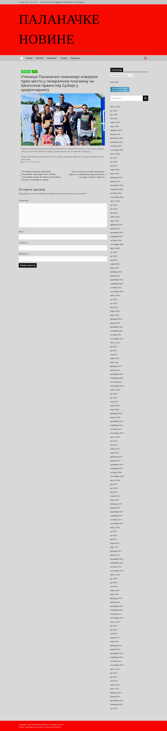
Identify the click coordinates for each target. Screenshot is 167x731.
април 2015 (115, 637)
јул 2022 (113, 299)
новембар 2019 (116, 425)
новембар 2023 (116, 236)
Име (21, 231)
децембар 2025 (116, 138)
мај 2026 (113, 118)
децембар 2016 (116, 559)
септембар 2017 (117, 523)
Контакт (39, 58)
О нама (63, 58)
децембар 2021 (116, 327)
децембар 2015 (116, 606)
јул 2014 (113, 673)
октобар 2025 (116, 146)
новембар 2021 (116, 331)
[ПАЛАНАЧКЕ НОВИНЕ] (21, 58)
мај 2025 (113, 165)
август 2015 (115, 622)
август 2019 (115, 437)
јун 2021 (113, 350)
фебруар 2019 (116, 456)
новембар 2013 (116, 704)
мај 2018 (113, 492)
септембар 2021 (117, 339)
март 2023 (114, 268)
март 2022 (114, 315)
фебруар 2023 (116, 272)
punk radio (114, 82)
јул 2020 (113, 394)
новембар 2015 (116, 610)
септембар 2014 (117, 665)
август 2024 (115, 201)
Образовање (26, 71)
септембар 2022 (117, 291)
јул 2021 (113, 346)
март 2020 (114, 409)
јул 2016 (113, 578)
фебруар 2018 (116, 504)
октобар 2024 (116, 193)
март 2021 (114, 362)
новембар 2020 (116, 378)
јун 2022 (113, 303)
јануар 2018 (115, 508)
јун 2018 (113, 488)
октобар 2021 (116, 335)
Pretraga (145, 98)
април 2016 (115, 590)
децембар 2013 (116, 700)
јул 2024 (113, 205)
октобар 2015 (116, 614)
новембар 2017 (116, 515)
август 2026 (115, 106)
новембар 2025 (116, 142)
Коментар (24, 200)
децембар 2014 (116, 653)
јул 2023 (113, 252)
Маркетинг (52, 58)
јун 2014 (113, 677)
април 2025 (115, 169)
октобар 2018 (116, 472)
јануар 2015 (115, 649)
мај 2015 (113, 633)
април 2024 (115, 217)
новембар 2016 (116, 563)
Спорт (35, 71)
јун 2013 (113, 708)
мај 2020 (113, 401)
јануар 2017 (115, 555)
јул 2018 (113, 484)
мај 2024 (113, 213)
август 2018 (115, 480)
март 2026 (114, 126)
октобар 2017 (116, 519)
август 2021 (115, 342)
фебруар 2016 (116, 598)
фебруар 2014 (116, 692)
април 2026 (115, 122)
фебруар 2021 (116, 366)
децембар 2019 (116, 421)
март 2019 (114, 453)
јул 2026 (113, 110)
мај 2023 (113, 260)
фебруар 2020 (116, 413)
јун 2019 (113, 441)
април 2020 (115, 405)
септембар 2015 (117, 618)
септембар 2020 (117, 386)
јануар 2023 (115, 276)
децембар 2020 (116, 374)
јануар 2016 (115, 602)
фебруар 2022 (116, 319)
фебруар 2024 (116, 224)
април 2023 (115, 264)
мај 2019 (113, 445)
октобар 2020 (116, 382)
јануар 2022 (115, 323)
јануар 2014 (115, 696)
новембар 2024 (116, 189)
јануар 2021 (115, 370)
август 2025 (115, 154)
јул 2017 (113, 531)
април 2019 (115, 449)
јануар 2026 (115, 134)
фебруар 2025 (116, 177)
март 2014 (114, 688)
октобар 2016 (116, 567)
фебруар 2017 (116, 551)
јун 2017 (113, 535)
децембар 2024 (116, 185)
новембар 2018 (116, 468)
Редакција (75, 58)
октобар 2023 (116, 240)
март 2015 (114, 641)
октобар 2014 (116, 661)
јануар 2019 (115, 460)
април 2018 (115, 496)
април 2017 (115, 543)
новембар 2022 (116, 283)
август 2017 (115, 527)
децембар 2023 (116, 232)
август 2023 (115, 248)
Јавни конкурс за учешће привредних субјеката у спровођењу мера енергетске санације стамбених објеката (87, 174)
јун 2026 (113, 114)
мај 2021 (113, 354)
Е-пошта (23, 242)
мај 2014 (113, 681)
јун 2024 (113, 209)
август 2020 (115, 390)
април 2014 (115, 685)
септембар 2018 (117, 476)
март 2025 (114, 173)
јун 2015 (113, 630)
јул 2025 (113, 158)
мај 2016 (113, 586)
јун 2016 (113, 582)
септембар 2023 (117, 244)
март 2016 (114, 594)
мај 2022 (113, 307)
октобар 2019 (116, 429)
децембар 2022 (116, 279)
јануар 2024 (115, 228)
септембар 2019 (117, 433)
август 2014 (115, 669)
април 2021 (115, 358)
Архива (29, 58)
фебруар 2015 (116, 645)
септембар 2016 (117, 570)
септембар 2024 (117, 197)
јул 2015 (113, 626)
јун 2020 (113, 397)
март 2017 (114, 547)
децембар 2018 (116, 464)
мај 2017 (113, 539)
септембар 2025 (117, 150)
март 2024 (114, 221)
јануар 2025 (115, 181)
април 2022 (115, 311)
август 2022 (115, 295)
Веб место (23, 253)
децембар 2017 (116, 512)
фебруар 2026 (116, 130)
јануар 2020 (115, 417)
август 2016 (115, 574)
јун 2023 (113, 256)
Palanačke (37, 162)
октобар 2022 (116, 287)
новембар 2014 (116, 657)
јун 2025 (113, 161)
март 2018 (114, 500)
